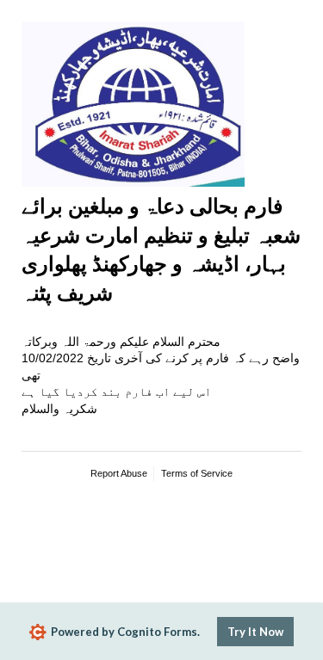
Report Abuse (118, 473)
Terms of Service (197, 473)
